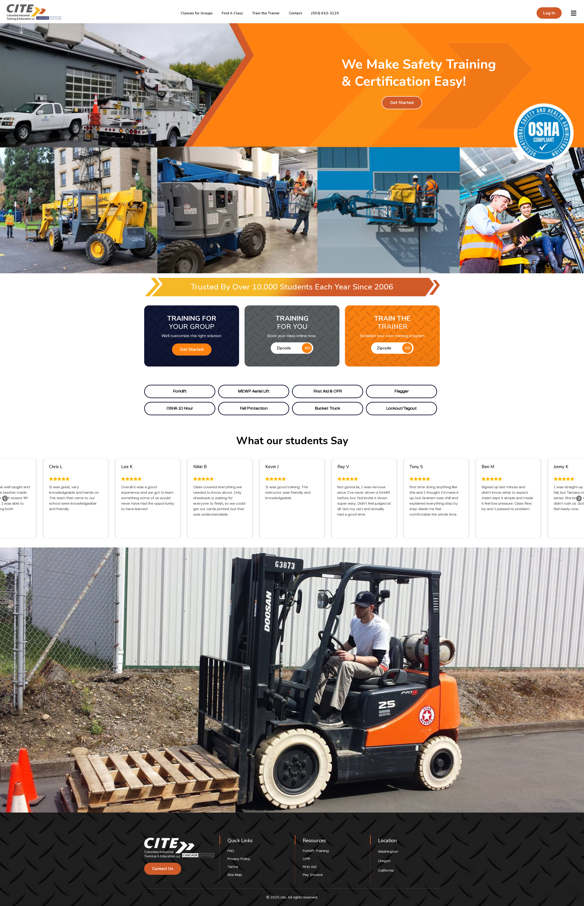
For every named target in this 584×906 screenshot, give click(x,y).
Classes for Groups (197, 13)
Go (307, 348)
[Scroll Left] (5, 498)
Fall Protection (254, 408)
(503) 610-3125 (325, 13)
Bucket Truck (327, 408)
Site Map (234, 875)
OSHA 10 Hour (180, 408)
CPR (306, 859)
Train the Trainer (266, 13)
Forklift (180, 391)
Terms (232, 867)
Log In (549, 13)
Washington (388, 851)
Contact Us (162, 868)
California (386, 870)
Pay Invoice (313, 875)
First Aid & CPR (327, 391)
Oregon (384, 861)
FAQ (230, 851)
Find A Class (232, 13)
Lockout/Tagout (401, 408)
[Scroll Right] (579, 498)
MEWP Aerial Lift (253, 391)
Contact (295, 13)
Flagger (401, 391)
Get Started (402, 102)
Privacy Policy (238, 859)
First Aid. (310, 867)
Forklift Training (316, 851)
